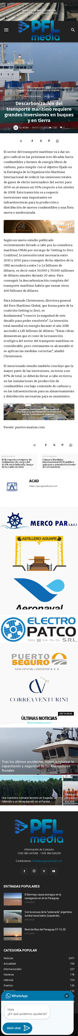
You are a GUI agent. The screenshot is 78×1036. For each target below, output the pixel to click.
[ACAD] (16, 127)
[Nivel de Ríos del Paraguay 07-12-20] (13, 934)
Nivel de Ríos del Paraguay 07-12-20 (45, 929)
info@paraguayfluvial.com (47, 861)
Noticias (49, 96)
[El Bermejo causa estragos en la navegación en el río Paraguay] (13, 899)
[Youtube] (53, 871)
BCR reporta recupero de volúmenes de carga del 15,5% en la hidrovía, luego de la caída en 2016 (17, 463)
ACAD (26, 127)
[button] (66, 995)
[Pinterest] (49, 141)
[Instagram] (34, 871)
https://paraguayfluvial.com (43, 486)
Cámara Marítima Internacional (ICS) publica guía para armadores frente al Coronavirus (59, 463)
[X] (40, 141)
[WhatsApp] (57, 141)
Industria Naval (16, 87)
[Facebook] (32, 141)
